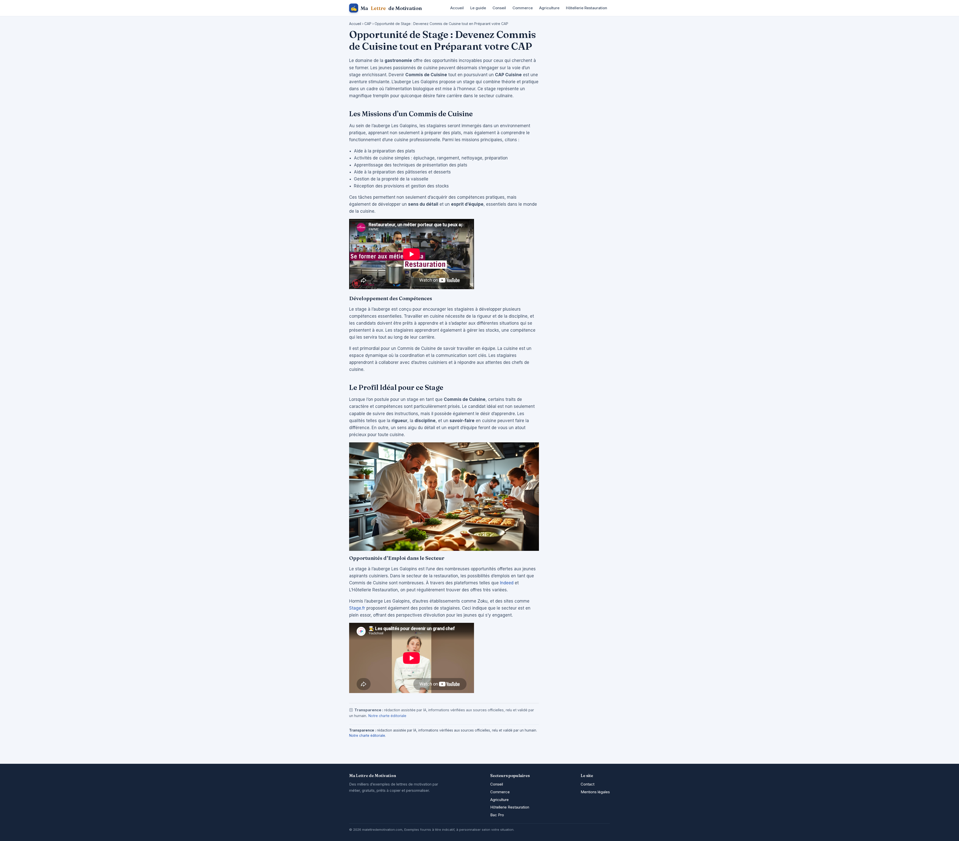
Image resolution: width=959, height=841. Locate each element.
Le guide (478, 7)
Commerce (522, 7)
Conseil (499, 7)
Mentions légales (595, 792)
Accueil (457, 7)
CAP (367, 23)
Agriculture (549, 7)
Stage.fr (357, 608)
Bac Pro (497, 815)
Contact (587, 784)
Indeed (506, 582)
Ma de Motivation (386, 8)
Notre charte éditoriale (387, 716)
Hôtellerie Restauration (586, 7)
